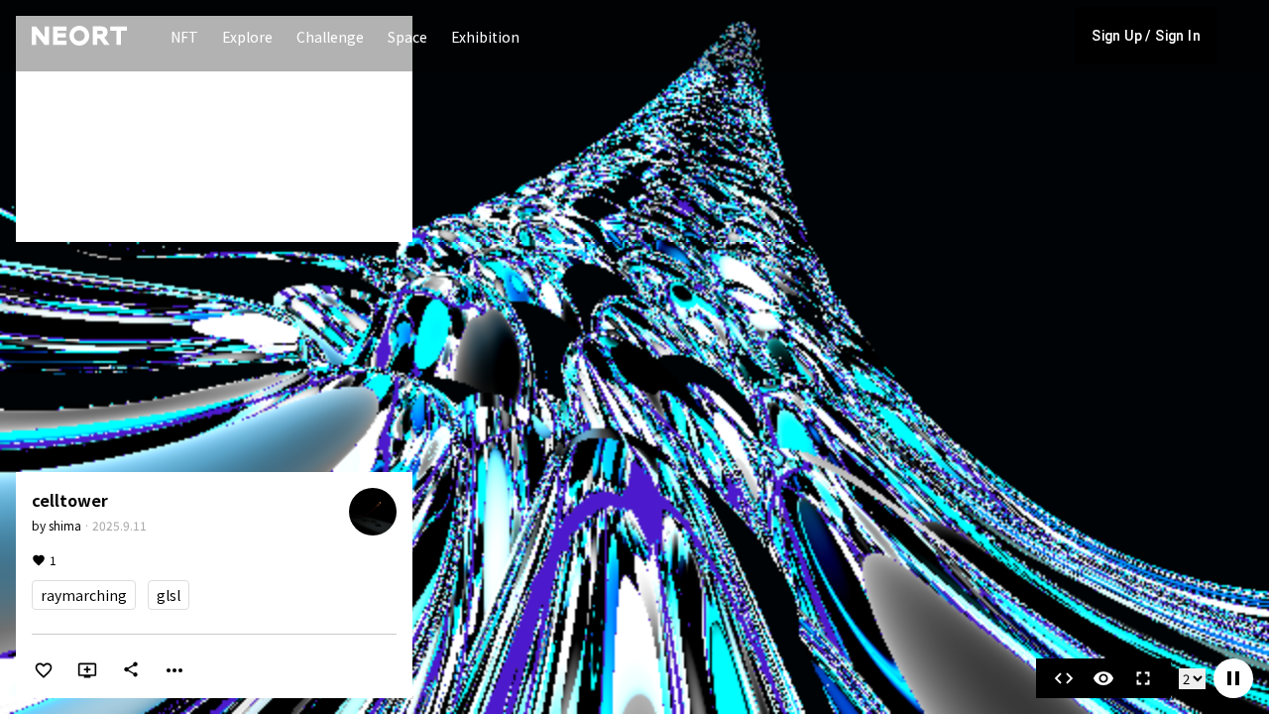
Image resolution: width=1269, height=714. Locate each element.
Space (407, 37)
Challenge (330, 37)
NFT (184, 37)
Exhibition (485, 37)
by (56, 525)
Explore (247, 37)
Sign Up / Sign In (1146, 36)
